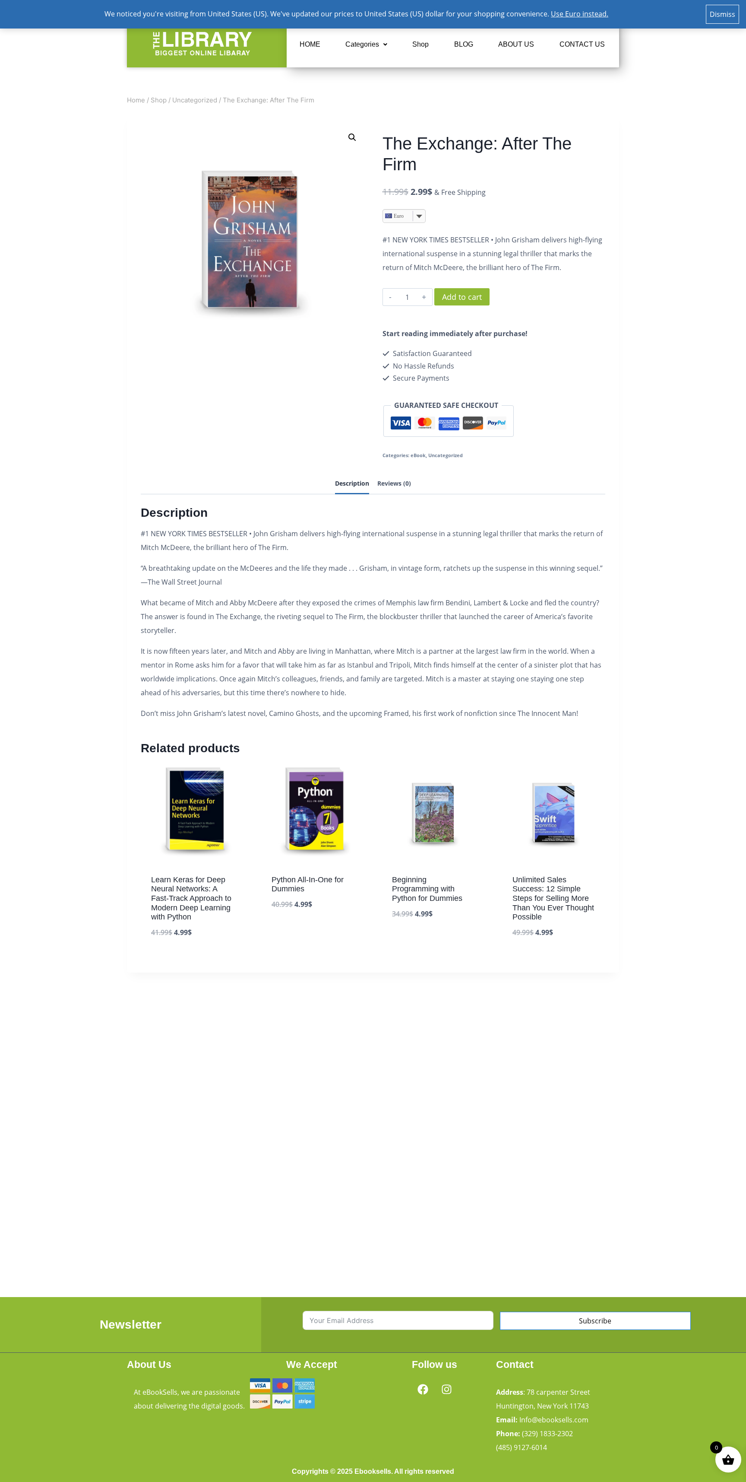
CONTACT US (582, 44)
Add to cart (462, 297)
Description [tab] (352, 483)
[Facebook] (422, 1389)
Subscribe (595, 1321)
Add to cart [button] (292, 931)
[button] (366, 44)
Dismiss (722, 14)
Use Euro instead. (579, 14)
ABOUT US (516, 44)
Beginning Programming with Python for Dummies (427, 889)
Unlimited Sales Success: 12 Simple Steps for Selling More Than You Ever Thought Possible (553, 898)
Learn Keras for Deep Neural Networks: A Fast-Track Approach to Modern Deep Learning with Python (191, 898)
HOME (310, 44)
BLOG (463, 44)
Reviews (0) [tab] (394, 483)
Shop (420, 44)
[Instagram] (446, 1389)
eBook (418, 455)
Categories (362, 44)
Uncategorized (445, 455)
